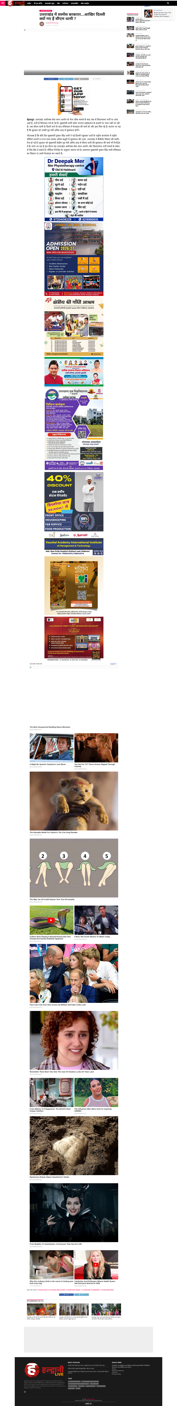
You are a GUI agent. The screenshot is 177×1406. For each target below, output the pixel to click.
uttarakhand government (90, 1290)
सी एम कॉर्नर (38, 3)
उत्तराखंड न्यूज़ (49, 3)
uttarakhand (73, 1386)
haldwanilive (94, 1383)
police (78, 1388)
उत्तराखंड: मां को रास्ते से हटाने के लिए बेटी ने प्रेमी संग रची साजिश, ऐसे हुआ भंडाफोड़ (41, 1318)
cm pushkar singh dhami (56, 1290)
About (114, 1369)
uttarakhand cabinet (73, 1290)
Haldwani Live (91, 1399)
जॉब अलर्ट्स (85, 3)
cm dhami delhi (42, 1290)
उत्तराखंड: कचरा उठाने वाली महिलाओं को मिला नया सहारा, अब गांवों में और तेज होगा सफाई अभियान (106, 1318)
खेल (58, 3)
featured (71, 1388)
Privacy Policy (116, 1374)
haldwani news (90, 1386)
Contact (114, 1372)
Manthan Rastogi (53, 23)
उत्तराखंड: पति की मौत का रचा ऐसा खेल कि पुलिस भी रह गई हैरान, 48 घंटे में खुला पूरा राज (73, 1318)
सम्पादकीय (74, 3)
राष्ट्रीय (29, 3)
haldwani (81, 1386)
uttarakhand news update (90, 1381)
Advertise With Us (118, 1370)
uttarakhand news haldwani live (79, 1383)
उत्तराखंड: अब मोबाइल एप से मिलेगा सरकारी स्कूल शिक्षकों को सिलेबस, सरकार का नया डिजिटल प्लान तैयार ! (131, 1366)
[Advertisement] (88, 1340)
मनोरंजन (65, 3)
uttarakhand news (107, 1290)
